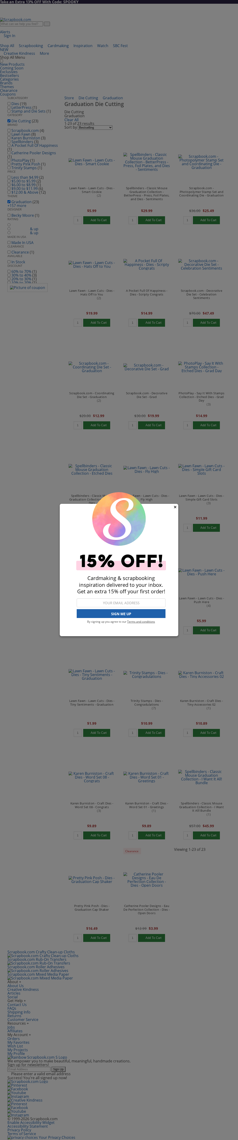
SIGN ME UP (121, 613)
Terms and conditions (141, 622)
